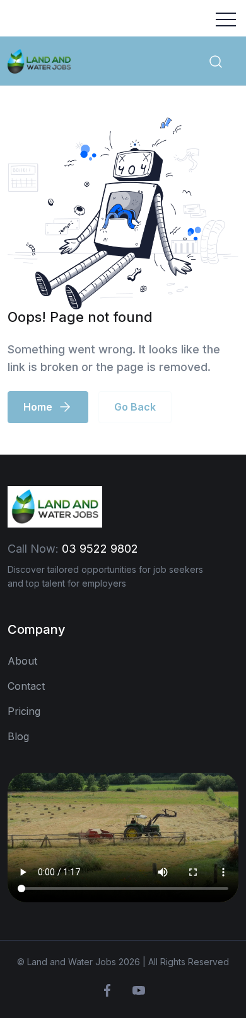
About (22, 661)
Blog (18, 736)
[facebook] (107, 990)
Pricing (24, 711)
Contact (26, 686)
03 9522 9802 (100, 548)
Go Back (135, 407)
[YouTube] (138, 990)
